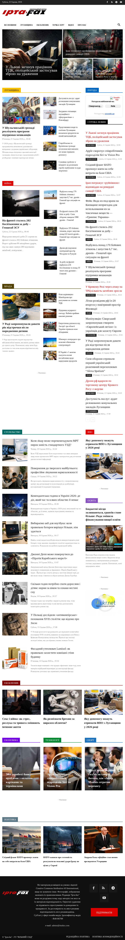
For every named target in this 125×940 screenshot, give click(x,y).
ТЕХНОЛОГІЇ (116, 115)
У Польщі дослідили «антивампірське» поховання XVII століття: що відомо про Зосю (55, 619)
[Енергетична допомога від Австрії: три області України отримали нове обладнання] (49, 326)
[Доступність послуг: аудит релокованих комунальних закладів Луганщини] (49, 101)
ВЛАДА (8, 286)
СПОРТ (102, 113)
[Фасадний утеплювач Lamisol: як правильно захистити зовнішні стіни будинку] (15, 658)
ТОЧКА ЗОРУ (116, 117)
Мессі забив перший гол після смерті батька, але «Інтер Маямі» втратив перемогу (101, 778)
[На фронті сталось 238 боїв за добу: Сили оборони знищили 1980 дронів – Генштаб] (50, 214)
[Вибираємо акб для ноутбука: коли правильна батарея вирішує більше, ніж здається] (15, 532)
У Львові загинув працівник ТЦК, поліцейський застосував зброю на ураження (104, 137)
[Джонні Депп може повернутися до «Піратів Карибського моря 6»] (15, 563)
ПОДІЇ (104, 110)
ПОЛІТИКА (117, 110)
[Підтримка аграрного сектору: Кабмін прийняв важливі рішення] (49, 313)
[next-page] (93, 420)
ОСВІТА (119, 108)
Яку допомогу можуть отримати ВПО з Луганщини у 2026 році (104, 444)
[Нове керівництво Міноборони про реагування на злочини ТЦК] (49, 297)
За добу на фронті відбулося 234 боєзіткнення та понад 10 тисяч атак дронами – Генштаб (70, 268)
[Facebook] (107, 2)
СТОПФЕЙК (117, 113)
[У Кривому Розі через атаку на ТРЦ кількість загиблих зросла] (77, 69)
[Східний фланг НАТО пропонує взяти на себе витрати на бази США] (21, 839)
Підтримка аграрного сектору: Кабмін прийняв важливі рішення (69, 313)
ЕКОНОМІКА (98, 103)
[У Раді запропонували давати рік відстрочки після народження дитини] (21, 306)
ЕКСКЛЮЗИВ (116, 103)
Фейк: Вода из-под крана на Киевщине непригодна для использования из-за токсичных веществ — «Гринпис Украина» (102, 209)
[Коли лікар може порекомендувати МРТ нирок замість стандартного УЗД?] (15, 450)
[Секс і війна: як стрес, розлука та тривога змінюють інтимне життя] (21, 702)
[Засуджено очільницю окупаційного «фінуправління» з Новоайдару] (49, 114)
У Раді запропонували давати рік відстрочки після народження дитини (21, 327)
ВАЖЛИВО (106, 99)
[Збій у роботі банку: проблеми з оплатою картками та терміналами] (21, 768)
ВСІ (94, 99)
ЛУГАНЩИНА (11, 90)
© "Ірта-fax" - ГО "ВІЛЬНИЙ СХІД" (17, 937)
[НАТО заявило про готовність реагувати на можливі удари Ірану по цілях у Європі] (62, 839)
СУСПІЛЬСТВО (98, 115)
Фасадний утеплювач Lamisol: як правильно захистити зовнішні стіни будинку (52, 652)
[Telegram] (116, 2)
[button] (119, 25)
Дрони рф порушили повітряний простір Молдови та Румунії (68, 251)
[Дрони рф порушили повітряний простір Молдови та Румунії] (50, 251)
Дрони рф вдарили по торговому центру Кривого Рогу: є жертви (102, 385)
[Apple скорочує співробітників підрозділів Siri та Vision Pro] (62, 768)
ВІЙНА (7, 183)
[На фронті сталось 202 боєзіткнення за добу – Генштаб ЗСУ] (20, 203)
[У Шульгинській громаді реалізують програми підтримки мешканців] (21, 110)
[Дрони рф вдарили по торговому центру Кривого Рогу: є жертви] (108, 69)
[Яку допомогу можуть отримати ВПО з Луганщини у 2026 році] (104, 466)
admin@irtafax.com (60, 925)
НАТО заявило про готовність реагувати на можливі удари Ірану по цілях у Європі (61, 861)
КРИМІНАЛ (117, 106)
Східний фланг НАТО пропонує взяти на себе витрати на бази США (99, 168)
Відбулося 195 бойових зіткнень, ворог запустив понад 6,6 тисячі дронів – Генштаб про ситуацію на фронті (70, 234)
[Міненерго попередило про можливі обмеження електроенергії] (49, 342)
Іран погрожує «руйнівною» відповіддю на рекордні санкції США (103, 187)
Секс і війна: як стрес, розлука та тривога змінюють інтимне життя (21, 722)
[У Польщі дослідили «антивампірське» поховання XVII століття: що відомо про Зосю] (15, 624)
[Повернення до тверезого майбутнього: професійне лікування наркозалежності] (15, 477)
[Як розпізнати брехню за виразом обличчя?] (62, 702)
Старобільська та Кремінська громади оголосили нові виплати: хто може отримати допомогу (68, 149)
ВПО (120, 101)
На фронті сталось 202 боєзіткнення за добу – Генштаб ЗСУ (16, 224)
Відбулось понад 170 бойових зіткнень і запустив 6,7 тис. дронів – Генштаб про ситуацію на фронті (70, 197)
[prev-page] (88, 420)
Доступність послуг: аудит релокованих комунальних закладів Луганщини (69, 101)
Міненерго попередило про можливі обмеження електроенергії (70, 342)
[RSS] (112, 2)
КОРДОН (102, 106)
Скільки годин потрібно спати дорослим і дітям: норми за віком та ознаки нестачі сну (55, 588)
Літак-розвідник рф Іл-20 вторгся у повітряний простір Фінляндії (103, 304)
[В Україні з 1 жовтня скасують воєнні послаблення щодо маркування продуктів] (49, 355)
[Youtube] (121, 2)
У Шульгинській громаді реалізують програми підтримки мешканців (18, 131)
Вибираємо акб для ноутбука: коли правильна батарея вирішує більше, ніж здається (54, 527)
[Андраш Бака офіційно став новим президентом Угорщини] (103, 839)
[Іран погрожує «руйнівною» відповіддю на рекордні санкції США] (93, 43)
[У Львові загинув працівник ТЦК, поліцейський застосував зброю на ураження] (32, 54)
